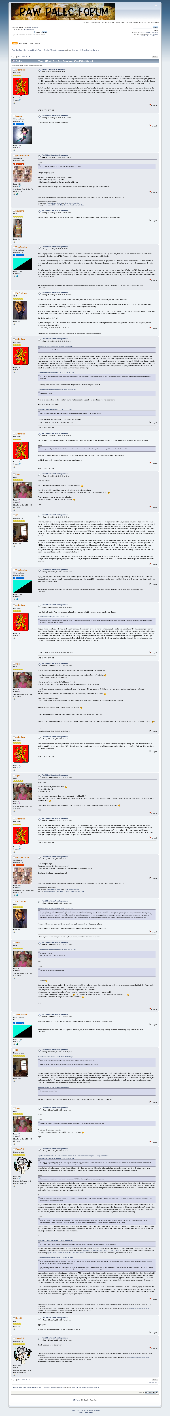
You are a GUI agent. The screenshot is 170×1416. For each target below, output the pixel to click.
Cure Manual (48, 205)
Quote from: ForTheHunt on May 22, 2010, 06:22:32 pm (55, 1056)
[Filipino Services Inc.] (17, 194)
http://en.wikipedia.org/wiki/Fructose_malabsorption (65, 1253)
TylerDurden (21, 247)
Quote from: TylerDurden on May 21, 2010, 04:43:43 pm (56, 372)
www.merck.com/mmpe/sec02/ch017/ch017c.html (101, 1251)
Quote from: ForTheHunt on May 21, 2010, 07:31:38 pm (55, 346)
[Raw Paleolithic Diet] (17, 277)
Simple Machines (94, 1410)
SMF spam (77, 1400)
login (29, 27)
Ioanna (18, 116)
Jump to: (141, 1392)
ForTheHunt (21, 293)
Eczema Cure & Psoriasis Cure (74, 205)
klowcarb (19, 211)
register (35, 27)
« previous (150, 54)
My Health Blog (58, 205)
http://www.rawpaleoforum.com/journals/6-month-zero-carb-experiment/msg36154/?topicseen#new (73, 1156)
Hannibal (75, 50)
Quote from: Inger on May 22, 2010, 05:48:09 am (53, 1087)
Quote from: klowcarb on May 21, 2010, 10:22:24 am (55, 409)
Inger (17, 474)
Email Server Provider (72, 203)
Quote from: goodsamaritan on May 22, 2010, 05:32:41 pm (57, 949)
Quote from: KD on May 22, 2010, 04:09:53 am (53, 616)
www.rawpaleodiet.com (150, 32)
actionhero (20, 70)
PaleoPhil (19, 1149)
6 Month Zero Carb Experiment (53, 69)
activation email (29, 29)
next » (157, 54)
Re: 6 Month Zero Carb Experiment (55, 116)
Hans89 (18, 1318)
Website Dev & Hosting (54, 203)
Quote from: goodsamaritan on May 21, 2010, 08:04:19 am (57, 389)
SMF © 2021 (84, 1410)
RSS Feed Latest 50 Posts (149, 36)
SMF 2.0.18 (76, 1410)
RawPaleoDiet (153, 34)
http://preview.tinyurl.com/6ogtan (139, 1308)
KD (16, 515)
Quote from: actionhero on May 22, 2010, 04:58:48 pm (55, 908)
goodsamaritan (22, 155)
